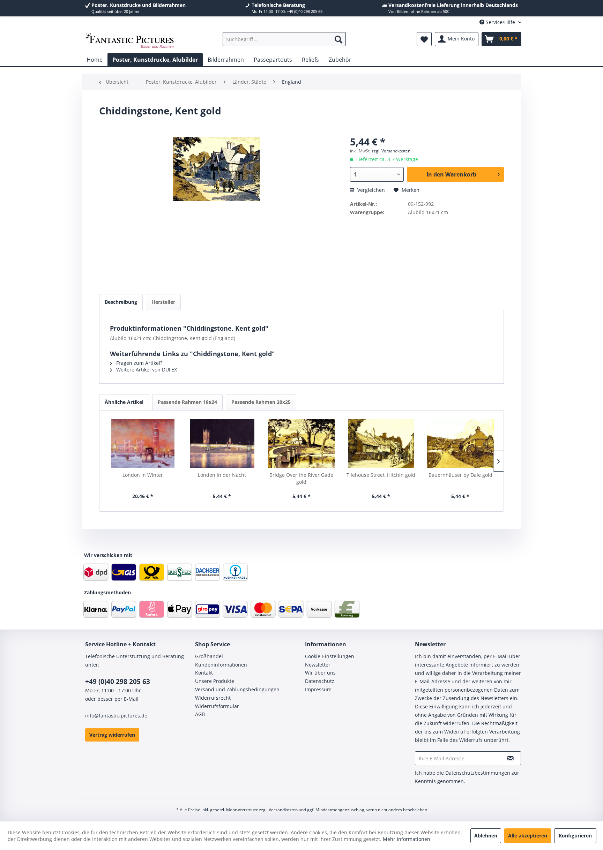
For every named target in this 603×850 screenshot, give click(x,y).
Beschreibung (121, 302)
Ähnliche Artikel (124, 402)
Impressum (318, 689)
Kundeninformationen (221, 664)
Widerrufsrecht (213, 697)
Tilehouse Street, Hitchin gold (381, 475)
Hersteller (163, 302)
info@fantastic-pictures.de (116, 715)
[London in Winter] (142, 443)
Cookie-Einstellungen (329, 656)
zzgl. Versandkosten (391, 151)
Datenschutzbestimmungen (477, 772)
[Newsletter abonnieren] (510, 758)
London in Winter (142, 475)
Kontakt (204, 672)
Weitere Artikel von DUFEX (146, 369)
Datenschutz (319, 681)
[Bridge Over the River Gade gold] (301, 443)
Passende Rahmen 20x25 (261, 402)
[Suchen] (338, 39)
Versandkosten (283, 810)
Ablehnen (485, 835)
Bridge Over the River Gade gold (301, 478)
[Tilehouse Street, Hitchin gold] (381, 443)
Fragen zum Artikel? (138, 363)
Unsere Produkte (214, 681)
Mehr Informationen (406, 839)
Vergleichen (370, 190)
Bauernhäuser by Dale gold (460, 475)
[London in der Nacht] (222, 443)
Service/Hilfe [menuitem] (500, 22)
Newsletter (317, 664)
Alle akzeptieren (527, 835)
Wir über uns (320, 672)
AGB (200, 714)
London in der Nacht (222, 475)
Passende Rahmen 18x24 (187, 402)
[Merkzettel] (424, 39)
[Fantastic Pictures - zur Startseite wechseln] (129, 41)
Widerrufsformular (217, 706)
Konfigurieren (575, 835)
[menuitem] (284, 39)
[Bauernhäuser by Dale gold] (460, 443)
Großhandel (209, 656)
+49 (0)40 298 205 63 (117, 681)
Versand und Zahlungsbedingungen (237, 689)
